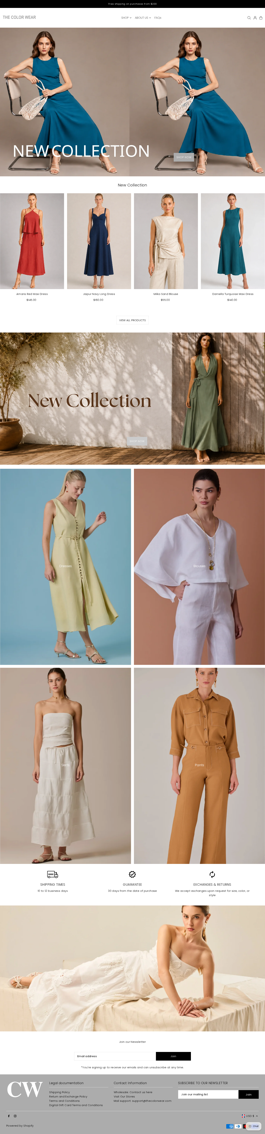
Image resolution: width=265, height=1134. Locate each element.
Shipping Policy (59, 1092)
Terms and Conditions (64, 1101)
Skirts (65, 765)
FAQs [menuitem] (157, 18)
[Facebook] (9, 1116)
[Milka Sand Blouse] (166, 241)
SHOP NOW (183, 157)
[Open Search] (249, 17)
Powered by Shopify (20, 1126)
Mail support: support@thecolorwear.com (142, 1101)
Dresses (65, 566)
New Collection (132, 185)
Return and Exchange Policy (68, 1096)
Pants (199, 765)
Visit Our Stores (124, 1096)
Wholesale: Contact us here (133, 1092)
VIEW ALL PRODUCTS (132, 320)
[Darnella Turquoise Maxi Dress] (233, 241)
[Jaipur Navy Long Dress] (99, 241)
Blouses (199, 566)
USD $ (250, 1116)
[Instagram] (15, 1116)
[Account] (255, 17)
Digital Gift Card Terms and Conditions (76, 1105)
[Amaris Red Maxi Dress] (32, 241)
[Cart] (260, 17)
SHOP (125, 18)
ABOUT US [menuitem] (141, 18)
